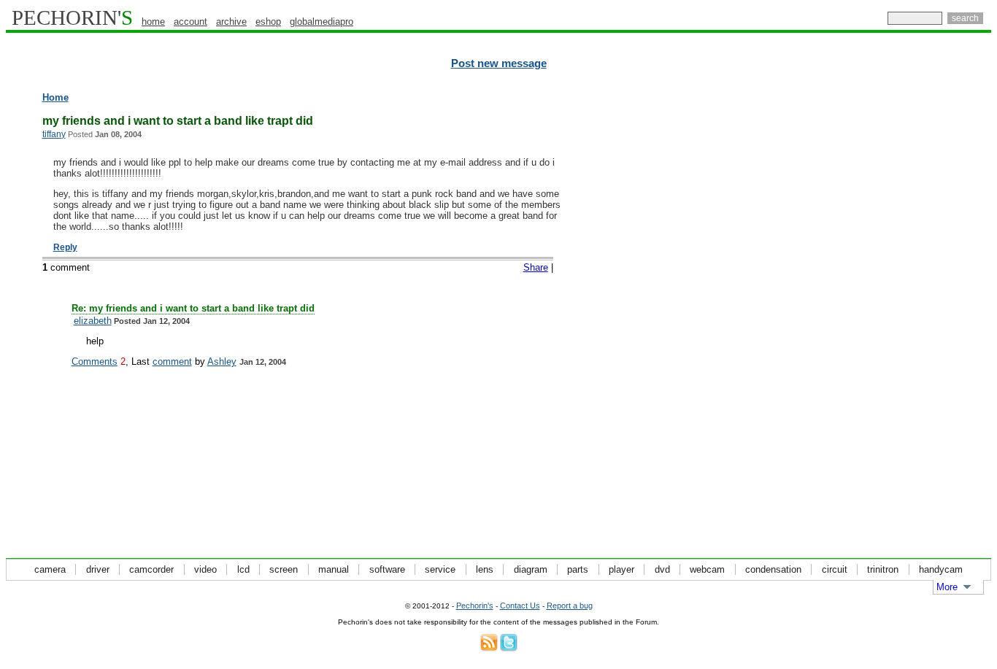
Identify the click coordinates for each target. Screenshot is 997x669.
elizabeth (93, 320)
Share (535, 267)
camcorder (151, 569)
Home (55, 97)
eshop (268, 21)
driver (97, 569)
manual (333, 569)
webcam (707, 569)
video (205, 569)
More (947, 586)
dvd (662, 569)
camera (50, 569)
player (621, 569)
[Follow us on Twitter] (508, 648)
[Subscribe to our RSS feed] (489, 648)
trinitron (882, 569)
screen (283, 569)
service (440, 569)
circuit (834, 569)
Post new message (499, 63)
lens (484, 569)
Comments (95, 361)
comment (172, 361)
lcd (243, 569)
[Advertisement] (927, 314)
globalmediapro (321, 21)
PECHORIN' (72, 17)
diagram (530, 569)
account (190, 21)
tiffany (54, 134)
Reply (65, 247)
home (153, 21)
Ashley (221, 361)
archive (231, 21)
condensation (773, 569)
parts (577, 569)
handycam (941, 569)
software (387, 569)
